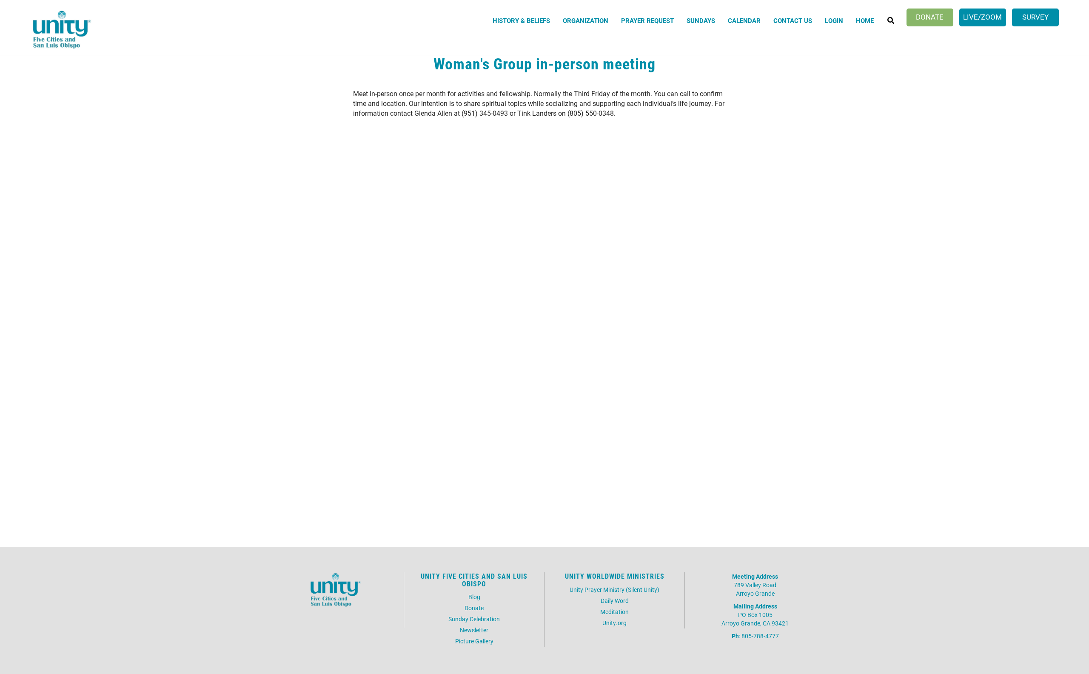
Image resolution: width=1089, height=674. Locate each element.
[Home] (60, 30)
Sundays (701, 20)
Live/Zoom (982, 17)
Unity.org (614, 623)
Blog (474, 597)
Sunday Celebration (474, 619)
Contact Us (792, 20)
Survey (1035, 17)
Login (834, 20)
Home (865, 20)
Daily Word (615, 601)
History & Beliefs (521, 20)
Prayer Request (647, 20)
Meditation (614, 612)
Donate (930, 17)
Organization (585, 20)
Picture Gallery (474, 641)
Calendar (744, 20)
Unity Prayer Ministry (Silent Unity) (614, 589)
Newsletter (474, 630)
